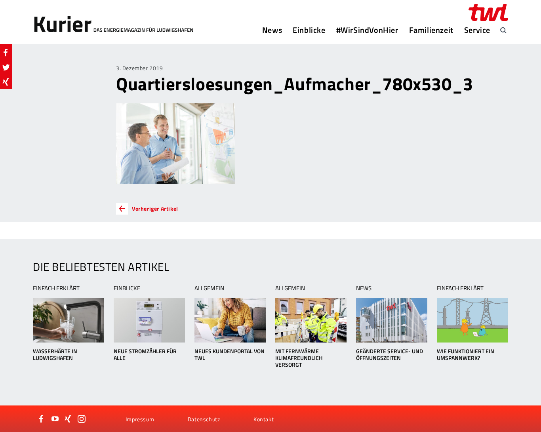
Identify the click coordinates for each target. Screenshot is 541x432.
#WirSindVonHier (367, 30)
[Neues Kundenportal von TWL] (229, 320)
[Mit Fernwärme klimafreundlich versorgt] (310, 320)
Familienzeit (431, 30)
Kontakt (263, 419)
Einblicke (309, 30)
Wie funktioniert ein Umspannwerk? (465, 354)
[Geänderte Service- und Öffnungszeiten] (391, 320)
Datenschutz (204, 419)
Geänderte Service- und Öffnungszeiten (389, 354)
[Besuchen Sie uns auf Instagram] (82, 419)
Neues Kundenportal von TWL (229, 354)
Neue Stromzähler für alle (145, 354)
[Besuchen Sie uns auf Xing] (68, 419)
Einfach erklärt (56, 288)
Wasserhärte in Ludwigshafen (55, 354)
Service (477, 30)
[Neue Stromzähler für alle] (149, 320)
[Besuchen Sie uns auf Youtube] (55, 419)
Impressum (140, 419)
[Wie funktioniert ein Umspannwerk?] (472, 320)
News (272, 30)
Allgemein (209, 288)
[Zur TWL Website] (488, 12)
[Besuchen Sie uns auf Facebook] (42, 419)
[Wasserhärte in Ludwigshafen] (68, 320)
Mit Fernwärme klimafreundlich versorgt (298, 358)
